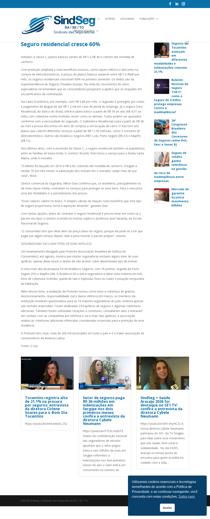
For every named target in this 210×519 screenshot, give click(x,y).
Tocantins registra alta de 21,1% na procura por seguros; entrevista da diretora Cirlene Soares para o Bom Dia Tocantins (46, 407)
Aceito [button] (167, 507)
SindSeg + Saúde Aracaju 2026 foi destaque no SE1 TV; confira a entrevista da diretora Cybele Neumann (161, 407)
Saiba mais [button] (186, 496)
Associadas (127, 18)
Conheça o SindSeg (84, 18)
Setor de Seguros (84, 31)
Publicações (147, 18)
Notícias (110, 18)
